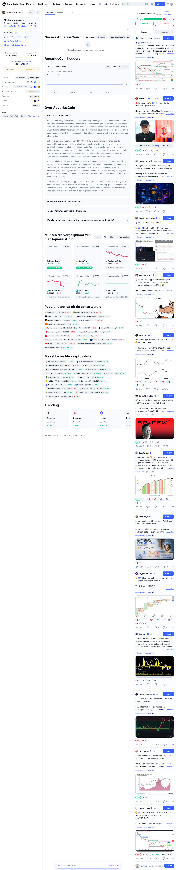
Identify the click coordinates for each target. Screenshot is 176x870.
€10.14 (60, 385)
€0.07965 (115, 373)
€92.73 (99, 369)
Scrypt (23, 116)
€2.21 (63, 396)
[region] (61, 4)
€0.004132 (62, 389)
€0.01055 (93, 362)
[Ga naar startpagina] (13, 4)
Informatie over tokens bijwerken (19, 37)
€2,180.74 (65, 369)
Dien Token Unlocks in (15, 41)
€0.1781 (93, 381)
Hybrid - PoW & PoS (10, 116)
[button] (94, 4)
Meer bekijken (168, 13)
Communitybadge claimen (16, 45)
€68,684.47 (61, 362)
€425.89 (60, 393)
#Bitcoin (141, 222)
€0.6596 (87, 385)
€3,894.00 (62, 381)
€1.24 (94, 366)
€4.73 (91, 377)
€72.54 (61, 377)
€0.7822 (88, 373)
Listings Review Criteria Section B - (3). (20, 26)
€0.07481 (95, 389)
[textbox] (153, 865)
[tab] (90, 37)
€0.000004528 (93, 393)
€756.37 (59, 373)
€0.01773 (64, 366)
